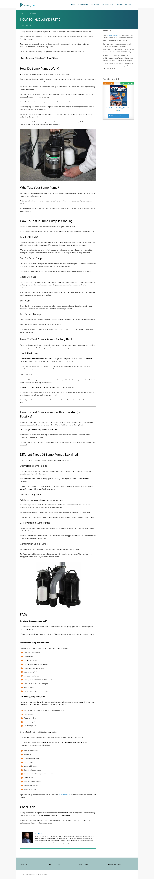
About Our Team (54, 864)
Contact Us (23, 864)
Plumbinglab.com (113, 35)
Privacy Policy (83, 864)
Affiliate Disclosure (114, 864)
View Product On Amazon (119, 116)
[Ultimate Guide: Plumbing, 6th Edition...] (118, 95)
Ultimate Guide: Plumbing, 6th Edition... (118, 108)
